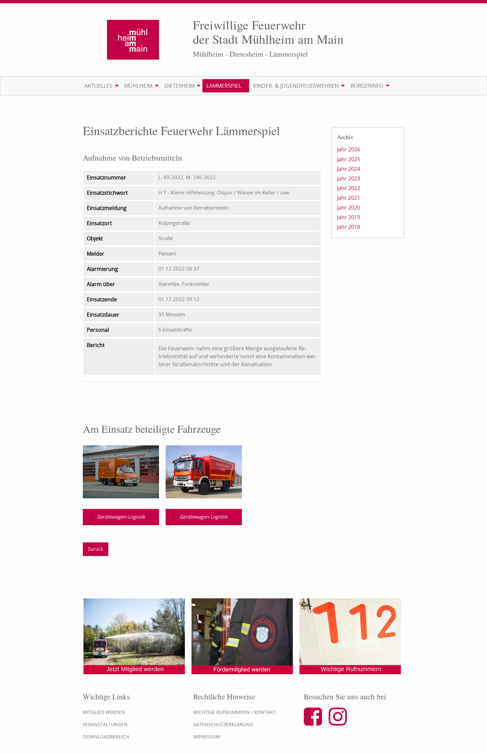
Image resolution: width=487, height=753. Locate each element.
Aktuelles (98, 85)
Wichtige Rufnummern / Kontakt (234, 712)
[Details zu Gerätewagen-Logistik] (121, 471)
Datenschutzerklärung (223, 724)
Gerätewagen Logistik (204, 517)
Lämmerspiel (223, 85)
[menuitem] (100, 85)
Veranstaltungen (105, 724)
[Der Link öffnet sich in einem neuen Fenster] (315, 722)
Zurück (95, 549)
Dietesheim (179, 85)
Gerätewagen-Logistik (121, 517)
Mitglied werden (104, 712)
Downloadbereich (106, 736)
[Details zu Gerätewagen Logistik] (204, 471)
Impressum (206, 736)
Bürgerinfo (367, 85)
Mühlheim (138, 85)
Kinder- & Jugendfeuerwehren (296, 85)
